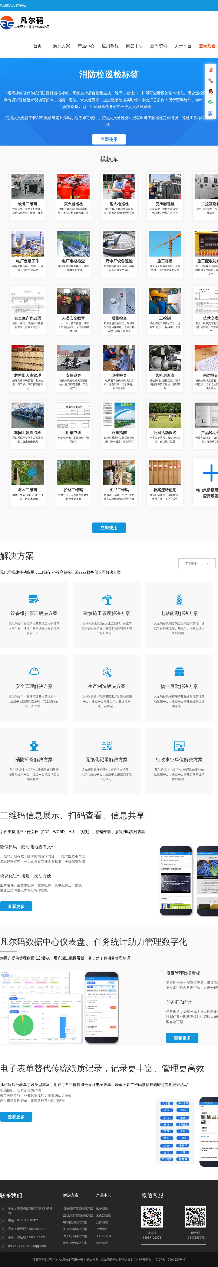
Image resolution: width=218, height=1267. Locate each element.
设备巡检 (102, 1208)
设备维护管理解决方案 (78, 1208)
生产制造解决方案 (75, 1236)
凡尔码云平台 (142, 1259)
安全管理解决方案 (75, 1229)
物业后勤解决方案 (75, 1243)
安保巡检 (102, 1222)
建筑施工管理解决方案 (78, 1215)
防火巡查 (102, 1243)
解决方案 (92, 1259)
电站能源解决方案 (75, 1222)
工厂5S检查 (103, 1236)
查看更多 (16, 906)
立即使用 (109, 139)
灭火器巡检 (103, 1215)
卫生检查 (102, 1229)
